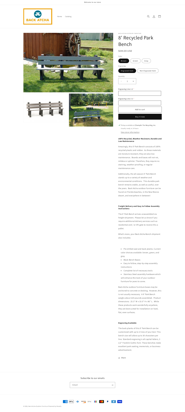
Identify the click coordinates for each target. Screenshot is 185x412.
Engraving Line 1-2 (125, 89)
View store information (130, 132)
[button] (148, 16)
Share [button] (123, 358)
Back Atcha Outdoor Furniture (38, 406)
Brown (123, 61)
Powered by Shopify (54, 406)
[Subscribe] (112, 385)
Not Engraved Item (148, 71)
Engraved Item (127, 71)
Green (135, 61)
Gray (146, 61)
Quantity (121, 76)
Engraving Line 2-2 (125, 99)
